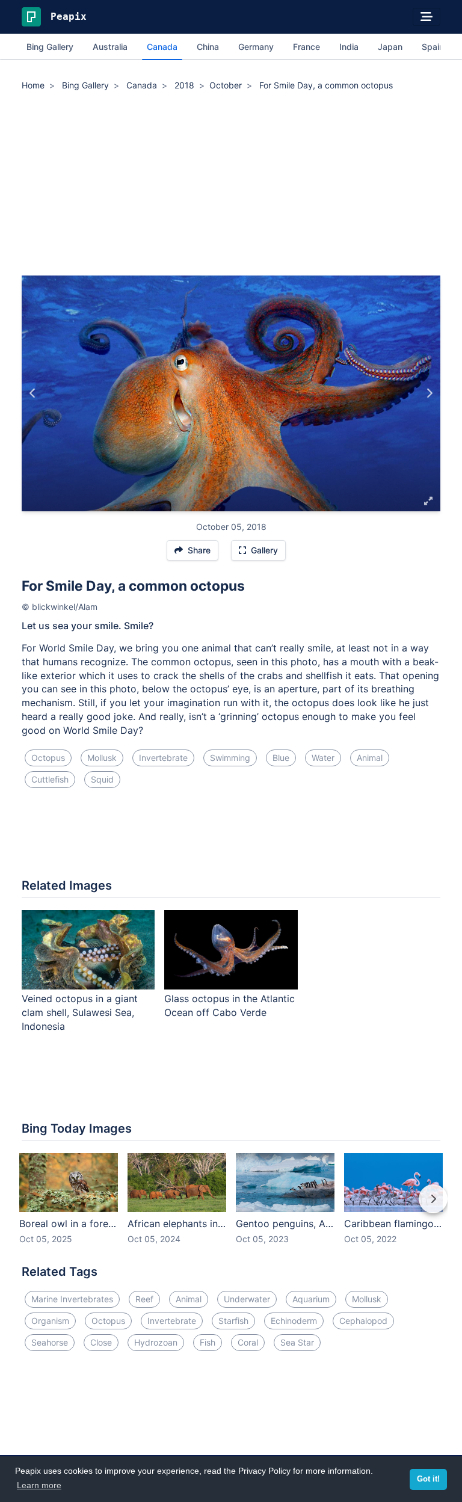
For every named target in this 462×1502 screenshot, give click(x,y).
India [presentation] (349, 47)
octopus (48, 758)
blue (281, 758)
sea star (297, 1342)
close (101, 1342)
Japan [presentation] (390, 47)
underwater (247, 1299)
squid (102, 779)
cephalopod (363, 1321)
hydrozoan (155, 1342)
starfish (233, 1321)
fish (207, 1342)
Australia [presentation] (110, 47)
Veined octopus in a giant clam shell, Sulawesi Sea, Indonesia (80, 1012)
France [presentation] (306, 47)
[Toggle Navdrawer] (426, 17)
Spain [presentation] (433, 47)
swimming (230, 758)
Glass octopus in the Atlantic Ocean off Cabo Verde (229, 1005)
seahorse (49, 1342)
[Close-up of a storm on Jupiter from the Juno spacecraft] (33, 393)
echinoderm (294, 1321)
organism (50, 1321)
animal (370, 758)
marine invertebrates (72, 1299)
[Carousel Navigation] (231, 1207)
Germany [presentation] (256, 47)
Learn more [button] (39, 1485)
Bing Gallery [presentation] (49, 47)
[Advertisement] (231, 185)
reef (144, 1299)
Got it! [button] (428, 1479)
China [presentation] (208, 47)
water (323, 758)
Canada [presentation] (162, 47)
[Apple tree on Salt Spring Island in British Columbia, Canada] (429, 393)
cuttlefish (50, 779)
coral (248, 1342)
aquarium (311, 1299)
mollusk (102, 758)
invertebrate (163, 758)
